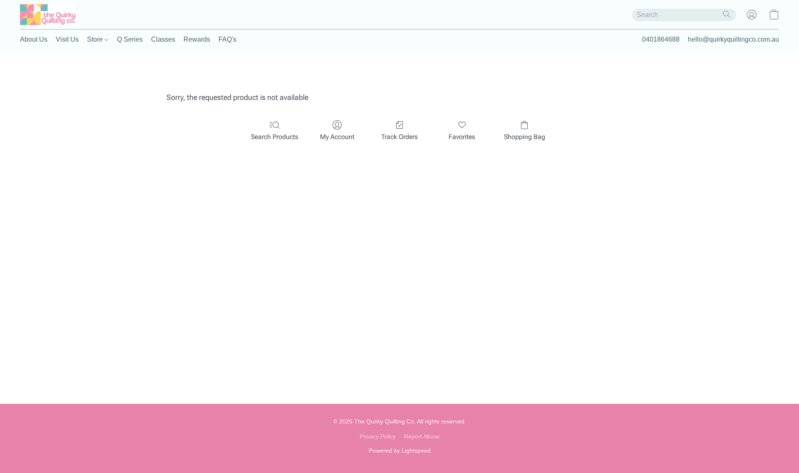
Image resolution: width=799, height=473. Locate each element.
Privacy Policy (378, 436)
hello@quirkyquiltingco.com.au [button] (733, 39)
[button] (47, 14)
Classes (163, 39)
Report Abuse (422, 436)
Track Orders (399, 137)
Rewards (197, 39)
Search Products (274, 137)
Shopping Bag (524, 137)
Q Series (130, 39)
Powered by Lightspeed (400, 450)
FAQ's (227, 39)
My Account (337, 137)
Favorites (462, 137)
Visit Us (67, 39)
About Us (33, 39)
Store (95, 39)
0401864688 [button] (661, 39)
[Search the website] (726, 14)
